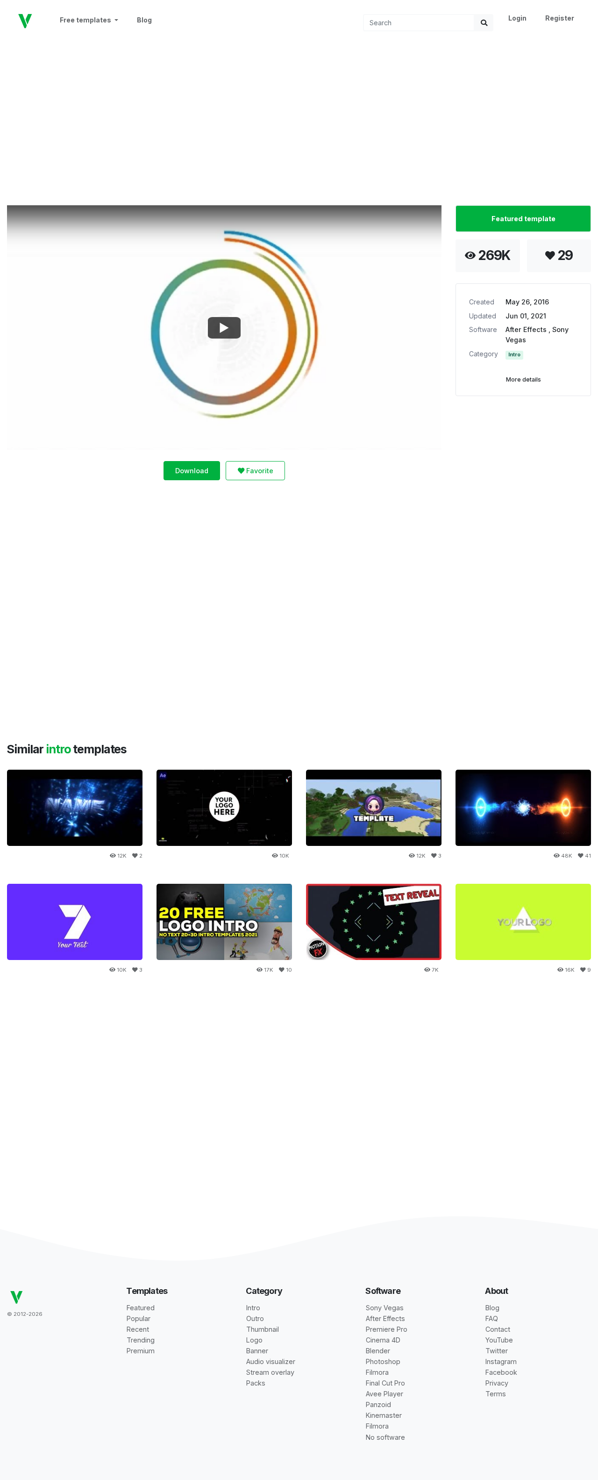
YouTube (499, 1340)
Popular (138, 1318)
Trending (141, 1340)
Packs (255, 1383)
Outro (255, 1318)
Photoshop (383, 1361)
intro (59, 749)
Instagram (501, 1361)
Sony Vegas (385, 1308)
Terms (495, 1394)
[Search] (484, 22)
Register (559, 18)
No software (385, 1437)
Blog (144, 20)
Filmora (377, 1372)
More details (523, 379)
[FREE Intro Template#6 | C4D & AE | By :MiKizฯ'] (74, 808)
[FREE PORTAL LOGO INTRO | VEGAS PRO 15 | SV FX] (523, 808)
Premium (141, 1351)
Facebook (501, 1372)
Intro (514, 355)
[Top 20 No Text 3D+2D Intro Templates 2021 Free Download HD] (224, 922)
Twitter (496, 1351)
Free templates (86, 20)
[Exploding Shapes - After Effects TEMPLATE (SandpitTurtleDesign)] (523, 922)
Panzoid (378, 1404)
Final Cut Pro (385, 1383)
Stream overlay (270, 1372)
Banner (257, 1351)
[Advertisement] (299, 117)
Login (517, 18)
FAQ (491, 1318)
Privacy (496, 1383)
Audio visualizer (270, 1361)
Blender (378, 1351)
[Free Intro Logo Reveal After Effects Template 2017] (74, 922)
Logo (254, 1340)
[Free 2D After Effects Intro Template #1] (373, 808)
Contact (497, 1329)
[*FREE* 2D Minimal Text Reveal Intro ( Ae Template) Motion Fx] (373, 922)
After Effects (526, 329)
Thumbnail (262, 1329)
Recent (138, 1329)
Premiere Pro (386, 1329)
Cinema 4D (383, 1340)
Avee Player (384, 1394)
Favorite (258, 471)
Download (191, 471)
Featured (141, 1308)
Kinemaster (384, 1415)
